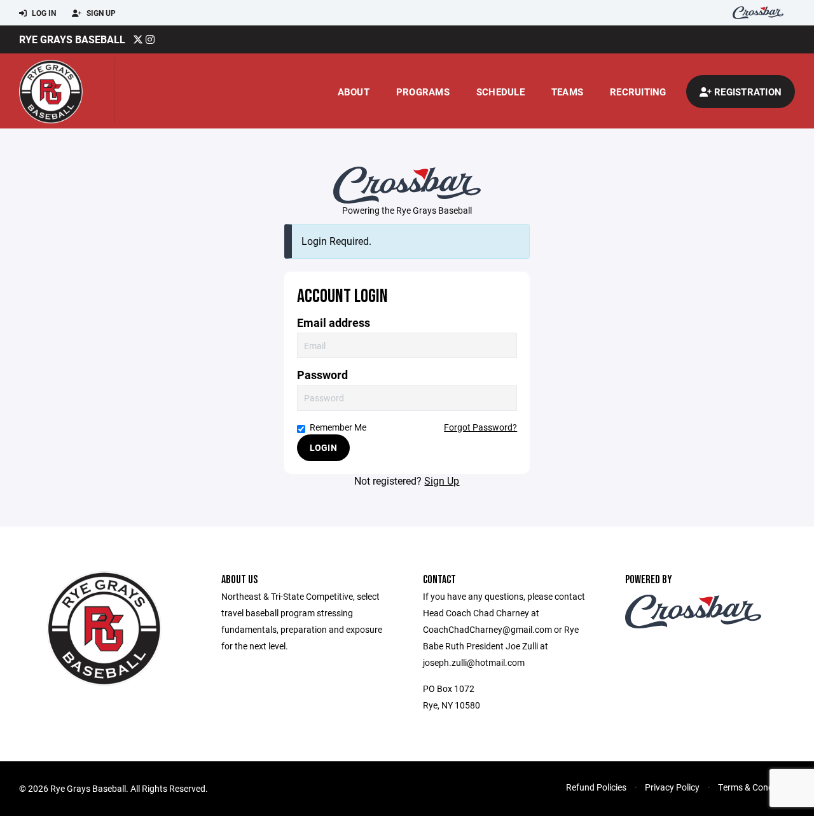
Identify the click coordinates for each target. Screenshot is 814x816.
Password (322, 375)
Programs (423, 91)
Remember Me (338, 427)
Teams (567, 91)
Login (323, 447)
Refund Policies (596, 787)
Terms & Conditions (756, 787)
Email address (333, 322)
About (353, 91)
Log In (43, 13)
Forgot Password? (480, 427)
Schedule (500, 91)
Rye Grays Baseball (72, 39)
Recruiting (638, 91)
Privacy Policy (672, 787)
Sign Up (100, 13)
